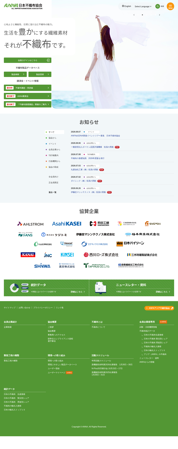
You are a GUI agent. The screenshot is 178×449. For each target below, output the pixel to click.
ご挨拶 (51, 327)
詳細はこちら (76, 292)
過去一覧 (52, 192)
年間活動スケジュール (101, 361)
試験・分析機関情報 (148, 327)
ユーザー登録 (53, 368)
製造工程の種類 (10, 361)
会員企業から (54, 149)
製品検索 (15, 74)
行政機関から (54, 161)
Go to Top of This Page (169, 428)
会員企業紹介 (10, 322)
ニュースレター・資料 (149, 358)
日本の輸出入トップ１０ (14, 410)
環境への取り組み (55, 361)
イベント (52, 144)
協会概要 (52, 331)
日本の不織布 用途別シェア (16, 402)
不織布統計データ (147, 331)
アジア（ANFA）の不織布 (155, 354)
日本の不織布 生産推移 (14, 394)
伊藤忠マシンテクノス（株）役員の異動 (91, 192)
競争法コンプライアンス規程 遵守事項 (60, 340)
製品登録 (40, 74)
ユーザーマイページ (56, 373)
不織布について (98, 327)
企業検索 (8, 327)
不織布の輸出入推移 (12, 406)
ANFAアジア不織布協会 (159, 308)
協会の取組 (53, 167)
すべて (51, 132)
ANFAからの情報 (146, 362)
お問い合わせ (24, 308)
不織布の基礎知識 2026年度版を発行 (87, 158)
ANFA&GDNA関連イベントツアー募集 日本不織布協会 (95, 136)
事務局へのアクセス (56, 335)
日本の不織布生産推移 (153, 335)
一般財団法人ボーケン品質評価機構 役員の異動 (95, 147)
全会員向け (53, 177)
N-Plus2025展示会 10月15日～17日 (107, 368)
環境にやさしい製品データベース (62, 365)
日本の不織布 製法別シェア (16, 398)
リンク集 (60, 308)
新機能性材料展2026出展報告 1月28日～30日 (112, 365)
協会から (52, 138)
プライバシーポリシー (43, 308)
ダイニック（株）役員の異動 (86, 181)
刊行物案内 (53, 155)
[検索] (157, 6)
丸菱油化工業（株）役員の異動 (87, 170)
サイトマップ (9, 308)
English (127, 6)
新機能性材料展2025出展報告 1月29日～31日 (104, 373)
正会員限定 (53, 183)
